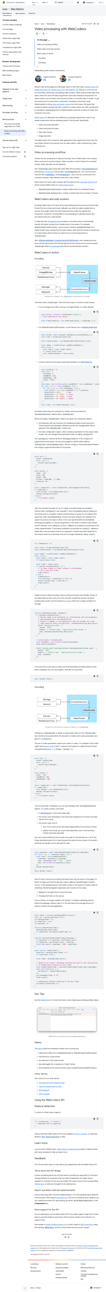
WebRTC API (74, 90)
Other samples (44, 1094)
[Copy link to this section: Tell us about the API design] (63, 1171)
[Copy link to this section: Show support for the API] (61, 1210)
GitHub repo (39, 1184)
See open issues (35, 1271)
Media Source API (58, 90)
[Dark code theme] (94, 312)
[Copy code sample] (97, 312)
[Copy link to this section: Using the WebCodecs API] (66, 1100)
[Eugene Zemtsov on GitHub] (44, 80)
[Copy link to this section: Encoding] (45, 259)
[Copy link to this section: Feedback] (48, 1158)
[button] (12, 90)
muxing (69, 601)
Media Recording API (43, 90)
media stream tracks (65, 185)
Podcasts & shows (61, 1277)
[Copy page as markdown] (44, 33)
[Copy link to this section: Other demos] (50, 1074)
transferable (55, 246)
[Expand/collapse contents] (49, 40)
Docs (34, 2)
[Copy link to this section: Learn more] (50, 1143)
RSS (82, 1279)
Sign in (101, 2)
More (44, 2)
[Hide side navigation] (25, 1288)
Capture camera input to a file (50, 1087)
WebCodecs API (41, 118)
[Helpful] (94, 23)
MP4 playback (44, 1090)
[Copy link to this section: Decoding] (46, 687)
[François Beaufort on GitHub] (69, 80)
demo (40, 1049)
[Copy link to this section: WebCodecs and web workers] (71, 199)
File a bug (33, 1267)
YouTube (83, 1271)
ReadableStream (54, 221)
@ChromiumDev (87, 1225)
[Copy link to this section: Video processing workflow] (68, 152)
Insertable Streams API (88, 182)
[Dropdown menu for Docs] (38, 2)
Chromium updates (62, 1267)
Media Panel (45, 1000)
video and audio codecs (61, 104)
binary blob (49, 746)
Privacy (38, 1287)
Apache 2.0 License (68, 1248)
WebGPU (32, 13)
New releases (20, 13)
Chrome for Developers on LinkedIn (89, 1275)
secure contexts (81, 1134)
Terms (32, 1287)
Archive (58, 1274)
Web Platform (17, 9)
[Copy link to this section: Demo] (43, 1042)
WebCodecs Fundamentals (67, 1149)
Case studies (60, 1271)
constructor (49, 172)
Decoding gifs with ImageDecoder (52, 1083)
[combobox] (64, 2)
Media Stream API (91, 87)
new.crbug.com (62, 1198)
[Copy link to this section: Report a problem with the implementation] (77, 1190)
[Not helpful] (97, 23)
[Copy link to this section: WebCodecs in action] (61, 253)
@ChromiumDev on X (88, 1267)
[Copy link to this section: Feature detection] (57, 1106)
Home (36, 24)
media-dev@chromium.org (56, 1225)
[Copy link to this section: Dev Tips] (46, 994)
